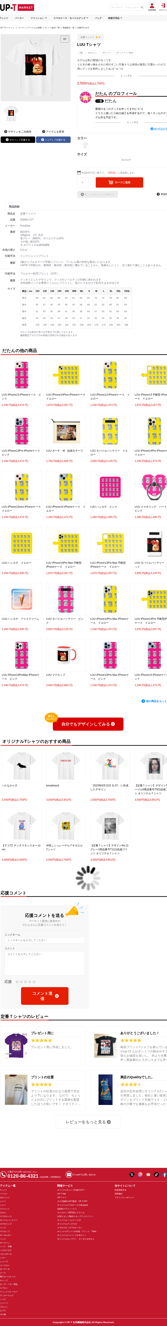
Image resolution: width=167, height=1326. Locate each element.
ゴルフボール (6, 1254)
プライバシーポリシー (124, 1197)
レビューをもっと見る (86, 1122)
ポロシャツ (5, 1197)
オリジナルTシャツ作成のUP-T (70, 1190)
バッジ (3, 1239)
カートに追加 (122, 182)
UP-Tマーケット (7, 28)
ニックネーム (12, 934)
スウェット (5, 1209)
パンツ (3, 1205)
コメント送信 (42, 996)
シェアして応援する (55, 139)
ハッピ (3, 1299)
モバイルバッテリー (9, 1220)
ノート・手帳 (6, 1246)
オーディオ (5, 1269)
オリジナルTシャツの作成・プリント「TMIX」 (77, 1231)
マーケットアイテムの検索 (30, 28)
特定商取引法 (120, 1190)
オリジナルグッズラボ (67, 1224)
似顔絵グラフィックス (67, 1209)
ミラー (3, 1258)
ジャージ (4, 1303)
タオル (3, 1212)
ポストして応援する (19, 139)
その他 (3, 1314)
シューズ (4, 1261)
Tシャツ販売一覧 (52, 28)
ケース (3, 1273)
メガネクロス (6, 1250)
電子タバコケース (8, 1277)
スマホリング (6, 1224)
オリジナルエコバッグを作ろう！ (72, 1235)
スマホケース (6, 1216)
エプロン (4, 1288)
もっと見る (126, 75)
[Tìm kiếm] (142, 7)
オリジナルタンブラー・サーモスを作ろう (75, 1239)
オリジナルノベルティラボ (69, 1220)
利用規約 (118, 1194)
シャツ (3, 1201)
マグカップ (5, 1231)
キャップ (4, 1280)
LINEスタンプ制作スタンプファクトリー (75, 1216)
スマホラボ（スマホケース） (70, 1228)
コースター (5, 1265)
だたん (111, 100)
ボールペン (5, 1243)
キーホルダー (6, 1235)
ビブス (3, 1310)
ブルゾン (4, 1307)
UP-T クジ (61, 1197)
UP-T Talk (61, 1194)
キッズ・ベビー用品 (9, 1284)
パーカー (19, 18)
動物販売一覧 (69, 28)
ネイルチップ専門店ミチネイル (71, 1212)
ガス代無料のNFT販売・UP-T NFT (72, 1201)
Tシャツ (4, 18)
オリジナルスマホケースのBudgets (72, 1205)
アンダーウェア (7, 1295)
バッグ (98, 18)
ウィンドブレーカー (9, 1292)
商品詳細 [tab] (14, 206)
